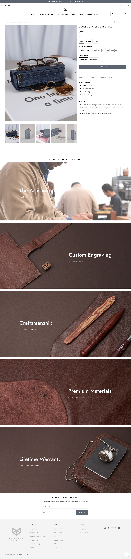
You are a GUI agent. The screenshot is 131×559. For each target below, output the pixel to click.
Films (55, 547)
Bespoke (32, 547)
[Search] (126, 14)
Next (123, 22)
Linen (82, 50)
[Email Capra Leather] (104, 528)
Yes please (93, 60)
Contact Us (33, 529)
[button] (34, 14)
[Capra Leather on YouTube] (119, 528)
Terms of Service (83, 533)
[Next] (75, 73)
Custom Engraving (35, 544)
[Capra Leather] (65, 10)
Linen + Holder (99, 50)
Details (91, 77)
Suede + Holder (112, 50)
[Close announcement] (129, 2)
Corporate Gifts (34, 540)
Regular (88, 41)
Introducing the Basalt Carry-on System (65, 1)
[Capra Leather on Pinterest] (115, 528)
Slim (81, 41)
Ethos (55, 544)
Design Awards (58, 529)
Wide (96, 41)
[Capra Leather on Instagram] (111, 528)
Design (81, 77)
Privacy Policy (82, 529)
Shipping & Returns (106, 77)
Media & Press (58, 533)
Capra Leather (13, 554)
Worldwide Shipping (9, 5)
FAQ (55, 536)
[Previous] (6, 73)
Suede (89, 50)
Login (120, 5)
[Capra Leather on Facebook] (108, 528)
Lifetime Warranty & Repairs (37, 536)
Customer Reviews (59, 540)
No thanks (83, 60)
